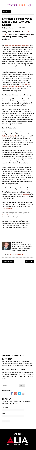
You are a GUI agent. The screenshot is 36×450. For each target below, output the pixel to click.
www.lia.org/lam (7, 208)
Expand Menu (6, 11)
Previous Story (8, 261)
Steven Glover (8, 28)
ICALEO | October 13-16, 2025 (13, 370)
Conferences (12, 254)
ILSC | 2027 (7, 359)
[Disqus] (18, 287)
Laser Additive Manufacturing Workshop (17, 45)
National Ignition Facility (9, 136)
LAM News (20, 254)
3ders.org (26, 194)
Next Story (29, 261)
